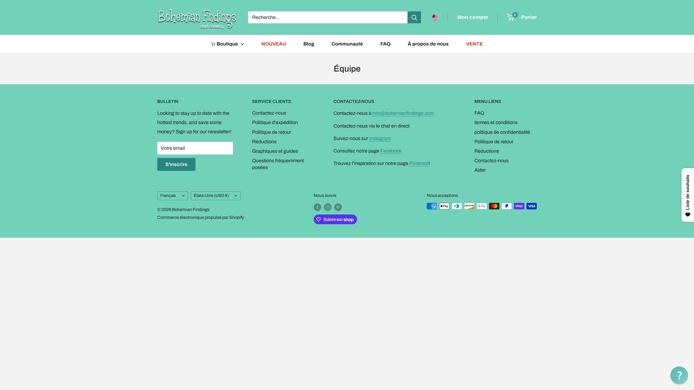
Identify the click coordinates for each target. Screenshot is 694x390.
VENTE (474, 44)
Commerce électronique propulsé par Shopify (200, 217)
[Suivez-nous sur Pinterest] (338, 207)
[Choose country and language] (435, 17)
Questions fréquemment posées (278, 164)
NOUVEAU (273, 44)
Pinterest (419, 163)
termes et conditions (496, 122)
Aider (480, 170)
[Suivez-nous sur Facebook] (317, 207)
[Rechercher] (414, 17)
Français (168, 195)
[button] (679, 375)
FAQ (385, 44)
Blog (308, 44)
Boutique (227, 44)
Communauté (347, 44)
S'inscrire (176, 164)
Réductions (264, 141)
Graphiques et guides (275, 151)
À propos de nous (428, 44)
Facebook (391, 151)
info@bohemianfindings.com (403, 113)
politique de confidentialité (502, 132)
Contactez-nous (269, 113)
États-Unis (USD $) (211, 195)
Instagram (380, 138)
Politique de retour (271, 132)
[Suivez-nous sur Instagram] (328, 207)
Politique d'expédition (275, 122)
